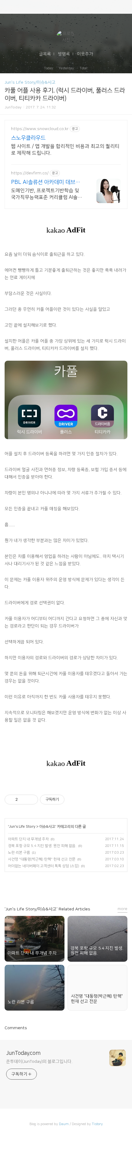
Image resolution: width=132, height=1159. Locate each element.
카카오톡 (87, 886)
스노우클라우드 (28, 138)
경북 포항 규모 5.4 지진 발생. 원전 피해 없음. (42, 846)
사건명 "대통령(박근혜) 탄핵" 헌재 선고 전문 (42, 859)
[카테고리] (7, 7)
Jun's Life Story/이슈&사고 (30, 82)
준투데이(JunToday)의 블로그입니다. (39, 1061)
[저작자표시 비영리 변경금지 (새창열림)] (72, 799)
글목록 (45, 54)
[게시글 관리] (31, 799)
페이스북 (30, 886)
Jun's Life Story (22, 827)
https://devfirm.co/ (30, 173)
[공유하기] (23, 799)
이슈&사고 (47, 827)
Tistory (97, 1124)
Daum (64, 1124)
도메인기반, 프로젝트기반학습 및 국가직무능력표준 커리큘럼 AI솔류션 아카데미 (46, 194)
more (122, 909)
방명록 (64, 54)
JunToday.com (23, 1053)
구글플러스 (58, 886)
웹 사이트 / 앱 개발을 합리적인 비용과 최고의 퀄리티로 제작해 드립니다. (65, 150)
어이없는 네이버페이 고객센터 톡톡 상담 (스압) (43, 866)
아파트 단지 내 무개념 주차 (28, 839)
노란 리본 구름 (19, 853)
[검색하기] (124, 7)
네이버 (101, 886)
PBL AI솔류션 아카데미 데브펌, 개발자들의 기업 (46, 182)
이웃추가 (85, 54)
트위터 (73, 886)
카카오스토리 (44, 886)
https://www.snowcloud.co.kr (39, 128)
